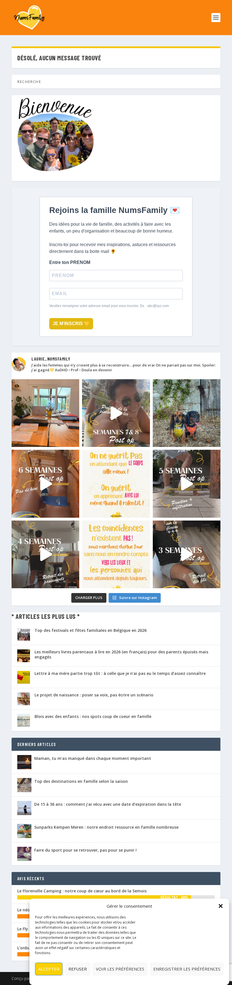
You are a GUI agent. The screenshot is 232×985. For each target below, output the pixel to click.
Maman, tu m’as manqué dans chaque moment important (92, 758)
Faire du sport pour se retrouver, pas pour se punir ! (85, 850)
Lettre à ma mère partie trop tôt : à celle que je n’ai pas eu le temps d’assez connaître (120, 673)
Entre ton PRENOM (69, 262)
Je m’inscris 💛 (71, 323)
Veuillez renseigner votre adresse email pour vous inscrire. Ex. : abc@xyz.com (109, 306)
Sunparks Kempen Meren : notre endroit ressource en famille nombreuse (106, 827)
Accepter (48, 969)
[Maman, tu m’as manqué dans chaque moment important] (24, 762)
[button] (221, 906)
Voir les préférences (120, 969)
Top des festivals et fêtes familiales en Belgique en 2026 (91, 630)
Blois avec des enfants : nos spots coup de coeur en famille (93, 716)
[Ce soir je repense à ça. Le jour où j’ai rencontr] (116, 554)
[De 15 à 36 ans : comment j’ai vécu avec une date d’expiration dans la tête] (24, 808)
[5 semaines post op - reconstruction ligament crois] (186, 483)
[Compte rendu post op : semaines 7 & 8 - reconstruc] (116, 413)
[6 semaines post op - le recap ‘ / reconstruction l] (45, 483)
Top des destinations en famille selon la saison (81, 781)
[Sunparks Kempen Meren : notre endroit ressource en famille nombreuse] (24, 831)
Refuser (77, 969)
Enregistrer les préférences (186, 969)
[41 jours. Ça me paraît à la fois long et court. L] (116, 483)
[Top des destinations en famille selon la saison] (24, 785)
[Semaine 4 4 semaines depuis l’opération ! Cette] (45, 554)
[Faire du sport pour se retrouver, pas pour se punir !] (24, 854)
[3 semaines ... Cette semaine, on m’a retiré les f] (186, 554)
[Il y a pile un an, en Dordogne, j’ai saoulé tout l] (186, 413)
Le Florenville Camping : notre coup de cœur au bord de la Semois (82, 891)
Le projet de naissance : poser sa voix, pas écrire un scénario (94, 695)
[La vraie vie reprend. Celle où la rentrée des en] (45, 413)
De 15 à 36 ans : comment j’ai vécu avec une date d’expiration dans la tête (107, 804)
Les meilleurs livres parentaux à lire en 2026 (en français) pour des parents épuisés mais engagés (121, 654)
